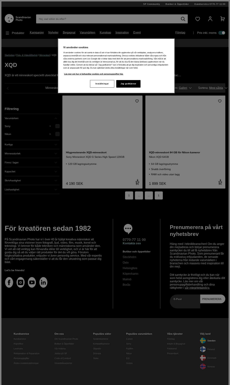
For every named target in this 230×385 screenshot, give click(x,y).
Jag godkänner (128, 84)
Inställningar (102, 84)
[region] (116, 65)
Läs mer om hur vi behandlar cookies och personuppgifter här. (93, 74)
